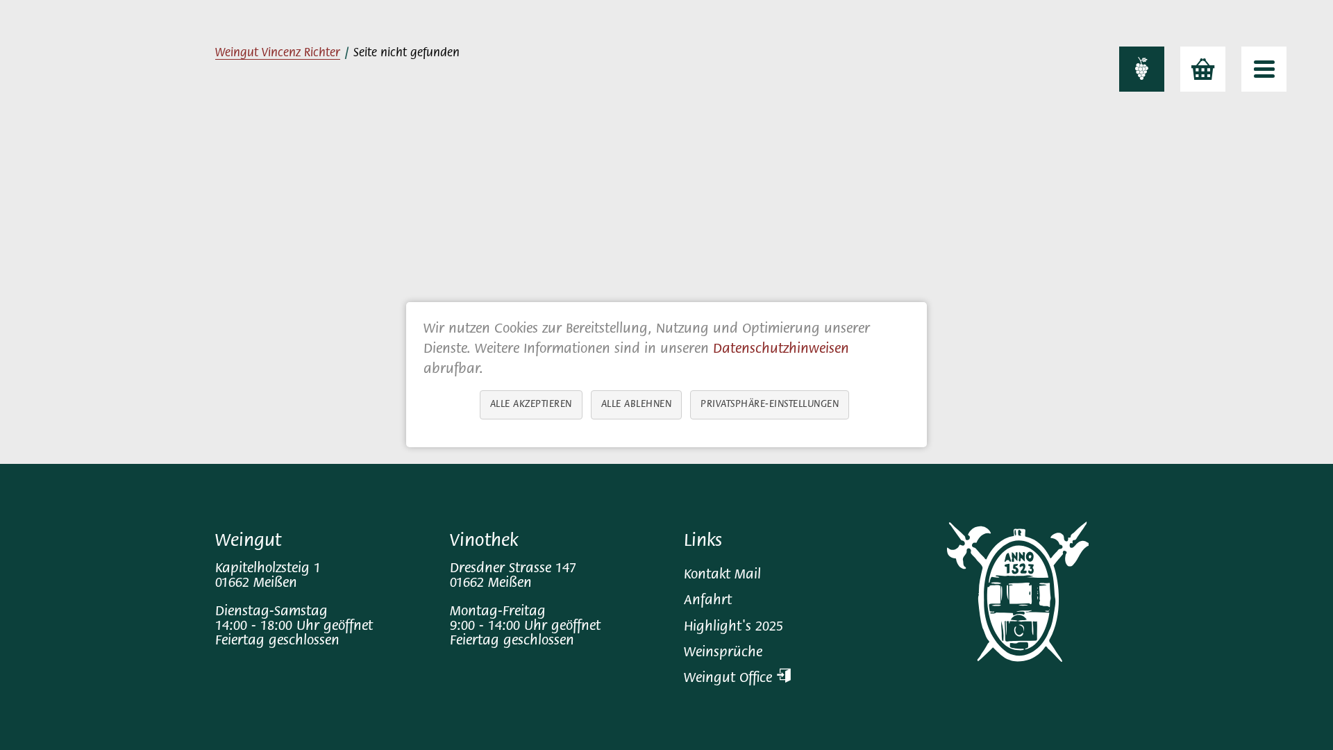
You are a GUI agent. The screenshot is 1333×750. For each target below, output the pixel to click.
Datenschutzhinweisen (781, 349)
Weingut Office (730, 679)
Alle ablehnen (636, 405)
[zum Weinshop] (1202, 69)
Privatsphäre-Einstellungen (770, 405)
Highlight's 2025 (733, 627)
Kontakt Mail (722, 575)
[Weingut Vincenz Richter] (1141, 69)
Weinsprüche (723, 653)
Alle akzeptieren (531, 405)
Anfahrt (708, 601)
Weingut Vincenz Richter (277, 53)
